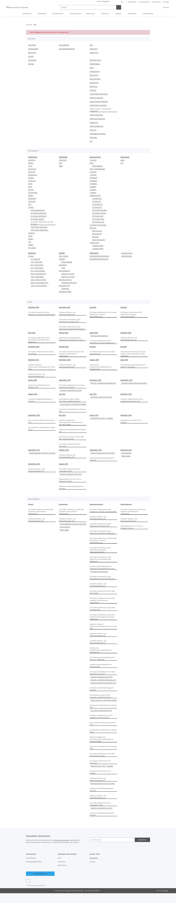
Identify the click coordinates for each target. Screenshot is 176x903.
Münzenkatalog (66, 262)
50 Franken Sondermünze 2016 (101, 397)
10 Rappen (93, 184)
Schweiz (31, 207)
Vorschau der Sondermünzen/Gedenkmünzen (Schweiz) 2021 (101, 367)
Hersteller (93, 90)
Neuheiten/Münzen (96, 504)
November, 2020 (64, 360)
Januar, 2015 (94, 415)
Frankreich (31, 181)
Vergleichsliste (95, 71)
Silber (61, 166)
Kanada (30, 189)
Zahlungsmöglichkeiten (67, 49)
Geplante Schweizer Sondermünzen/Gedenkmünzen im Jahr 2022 (41, 367)
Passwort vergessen (96, 98)
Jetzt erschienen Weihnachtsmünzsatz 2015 (41, 421)
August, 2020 (94, 360)
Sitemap (31, 64)
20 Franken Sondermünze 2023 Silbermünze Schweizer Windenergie (71, 328)
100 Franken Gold (98, 219)
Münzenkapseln (64, 271)
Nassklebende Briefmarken (99, 259)
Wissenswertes (126, 453)
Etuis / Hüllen (63, 256)
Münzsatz (93, 228)
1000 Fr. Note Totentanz (39, 285)
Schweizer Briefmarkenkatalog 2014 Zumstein (71, 487)
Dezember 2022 (125, 333)
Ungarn (30, 239)
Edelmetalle (32, 60)
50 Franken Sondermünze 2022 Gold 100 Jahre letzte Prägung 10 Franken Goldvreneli (132, 354)
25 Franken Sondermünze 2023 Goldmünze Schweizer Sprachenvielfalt (41, 313)
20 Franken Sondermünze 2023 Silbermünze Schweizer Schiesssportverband (131, 314)
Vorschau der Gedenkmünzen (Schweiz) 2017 (72, 410)
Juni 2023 (93, 307)
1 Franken (93, 175)
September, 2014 (96, 450)
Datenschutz (94, 52)
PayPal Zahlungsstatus (97, 119)
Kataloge (62, 259)
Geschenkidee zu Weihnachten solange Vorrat (41, 428)
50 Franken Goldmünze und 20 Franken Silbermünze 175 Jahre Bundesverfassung (103, 314)
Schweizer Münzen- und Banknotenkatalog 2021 (67, 366)
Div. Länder (32, 248)
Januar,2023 (94, 333)
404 (91, 141)
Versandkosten (64, 45)
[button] (151, 7)
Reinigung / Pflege (65, 291)
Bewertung (93, 86)
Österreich (31, 201)
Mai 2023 (123, 307)
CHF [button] (122, 2)
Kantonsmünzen (127, 253)
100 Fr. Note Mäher (37, 277)
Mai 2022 (123, 347)
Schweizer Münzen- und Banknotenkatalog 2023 (128, 339)
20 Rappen (93, 181)
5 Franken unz (97, 198)
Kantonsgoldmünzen (38, 210)
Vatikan (30, 245)
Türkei (30, 236)
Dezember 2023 (33, 307)
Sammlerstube (144, 2)
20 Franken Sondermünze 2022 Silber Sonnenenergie (102, 353)
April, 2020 (124, 360)
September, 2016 (126, 380)
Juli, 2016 (62, 394)
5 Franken (93, 160)
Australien (31, 160)
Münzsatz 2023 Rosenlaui (99, 336)
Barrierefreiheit (95, 79)
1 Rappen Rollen (97, 245)
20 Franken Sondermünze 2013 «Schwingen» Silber (69, 470)
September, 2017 (65, 380)
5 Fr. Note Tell (35, 259)
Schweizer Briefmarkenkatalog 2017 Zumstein (40, 400)
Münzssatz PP (97, 234)
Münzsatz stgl (97, 231)
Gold (60, 163)
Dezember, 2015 (126, 394)
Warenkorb (132, 2)
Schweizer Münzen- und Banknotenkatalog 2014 (36, 470)
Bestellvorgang (95, 64)
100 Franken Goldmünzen (39, 230)
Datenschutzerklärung (61, 840)
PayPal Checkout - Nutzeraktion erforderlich (100, 110)
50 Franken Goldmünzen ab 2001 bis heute (42, 223)
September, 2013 (34, 464)
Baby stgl (95, 237)
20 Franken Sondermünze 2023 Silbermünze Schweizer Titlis (69, 321)
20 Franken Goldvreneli (38, 213)
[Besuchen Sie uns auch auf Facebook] (28, 881)
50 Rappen (93, 178)
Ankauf (30, 504)
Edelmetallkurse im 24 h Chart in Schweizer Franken (70, 480)
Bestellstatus (94, 83)
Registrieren (94, 122)
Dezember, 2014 (126, 415)
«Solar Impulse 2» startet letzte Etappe (73, 404)
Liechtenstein (32, 192)
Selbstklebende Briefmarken (99, 256)
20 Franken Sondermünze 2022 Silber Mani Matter (41, 353)
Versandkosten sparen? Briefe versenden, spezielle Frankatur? (70, 400)
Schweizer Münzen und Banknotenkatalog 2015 (67, 456)
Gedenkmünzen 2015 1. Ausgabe (102, 418)
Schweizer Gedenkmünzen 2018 (71, 390)
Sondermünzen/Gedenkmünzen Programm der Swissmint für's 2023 (71, 339)
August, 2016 (32, 394)
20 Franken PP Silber (99, 213)
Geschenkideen (126, 256)
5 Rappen (93, 186)
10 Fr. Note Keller (36, 262)
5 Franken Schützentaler (98, 225)
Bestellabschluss (95, 60)
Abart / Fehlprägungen (97, 169)
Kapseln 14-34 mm (67, 274)
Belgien (30, 163)
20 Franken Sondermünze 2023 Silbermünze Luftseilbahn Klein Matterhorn (39, 340)
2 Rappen (93, 189)
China (30, 166)
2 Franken (93, 172)
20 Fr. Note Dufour (37, 268)
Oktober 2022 (64, 347)
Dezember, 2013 (126, 450)
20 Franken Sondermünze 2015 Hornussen (69, 445)
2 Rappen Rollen (97, 248)
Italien (30, 184)
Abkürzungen (125, 456)
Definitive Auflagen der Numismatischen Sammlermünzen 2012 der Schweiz (71, 422)
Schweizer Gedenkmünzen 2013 (71, 474)
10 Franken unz (97, 204)
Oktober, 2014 (64, 450)
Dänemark (31, 172)
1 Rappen (93, 192)
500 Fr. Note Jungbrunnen (39, 282)
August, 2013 (63, 464)
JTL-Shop (165, 891)
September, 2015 (34, 415)
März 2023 (31, 333)
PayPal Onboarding (96, 115)
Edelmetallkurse (126, 504)
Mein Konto (156, 2)
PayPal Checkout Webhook (99, 101)
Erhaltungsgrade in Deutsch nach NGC (42, 453)
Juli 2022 (93, 347)
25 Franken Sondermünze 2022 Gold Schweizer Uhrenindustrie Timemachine (71, 354)
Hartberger (65, 288)
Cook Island (32, 169)
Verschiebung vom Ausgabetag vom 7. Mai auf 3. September (133, 366)
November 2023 (64, 307)
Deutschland (32, 175)
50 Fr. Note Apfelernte (38, 274)
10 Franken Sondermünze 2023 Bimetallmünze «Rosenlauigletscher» (102, 342)
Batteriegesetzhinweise (98, 134)
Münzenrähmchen (65, 280)
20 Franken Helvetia (37, 219)
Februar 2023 (63, 333)
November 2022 (33, 347)
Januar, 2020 (32, 380)
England (31, 178)
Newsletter (93, 137)
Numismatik (63, 504)
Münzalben (63, 265)
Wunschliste (94, 75)
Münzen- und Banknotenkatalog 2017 (103, 383)
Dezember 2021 (33, 360)
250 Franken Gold (98, 222)
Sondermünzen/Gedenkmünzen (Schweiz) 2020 (39, 386)
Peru (29, 204)
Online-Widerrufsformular (99, 94)
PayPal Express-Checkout (98, 105)
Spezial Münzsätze (98, 240)
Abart (92, 163)
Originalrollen (94, 242)
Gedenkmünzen (95, 195)
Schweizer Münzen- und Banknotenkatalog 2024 (67, 313)
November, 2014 (34, 450)
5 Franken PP (96, 201)
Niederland (32, 198)
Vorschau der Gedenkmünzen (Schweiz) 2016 (72, 431)
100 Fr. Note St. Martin (38, 280)
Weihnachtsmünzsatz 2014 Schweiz (103, 453)
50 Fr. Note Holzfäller (38, 271)
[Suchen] (118, 7)
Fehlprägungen (97, 166)
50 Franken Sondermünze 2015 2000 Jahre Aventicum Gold (71, 438)
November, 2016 (95, 380)
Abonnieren (142, 840)
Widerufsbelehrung (96, 126)
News (92, 67)
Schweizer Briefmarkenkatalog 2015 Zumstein (102, 459)
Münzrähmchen (64, 285)
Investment (63, 160)
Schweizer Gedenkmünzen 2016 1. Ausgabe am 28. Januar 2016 (132, 400)
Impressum (93, 49)
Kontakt (166, 2)
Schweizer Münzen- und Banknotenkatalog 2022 (36, 375)
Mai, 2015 (62, 415)
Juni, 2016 (93, 394)
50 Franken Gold (97, 216)
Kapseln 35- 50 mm (68, 277)
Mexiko (30, 195)
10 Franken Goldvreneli (38, 216)
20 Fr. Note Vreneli (37, 265)
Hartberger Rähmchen (69, 282)
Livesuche (93, 130)
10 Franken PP (97, 207)
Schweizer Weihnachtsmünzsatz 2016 (134, 383)
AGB (91, 45)
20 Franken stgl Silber (99, 210)
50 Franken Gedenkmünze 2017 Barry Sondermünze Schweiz (72, 386)
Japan (30, 186)
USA (29, 242)
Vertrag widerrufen (40, 874)
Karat (63, 268)
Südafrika (31, 233)
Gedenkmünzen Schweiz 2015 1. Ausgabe (131, 421)
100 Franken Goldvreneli (39, 227)
